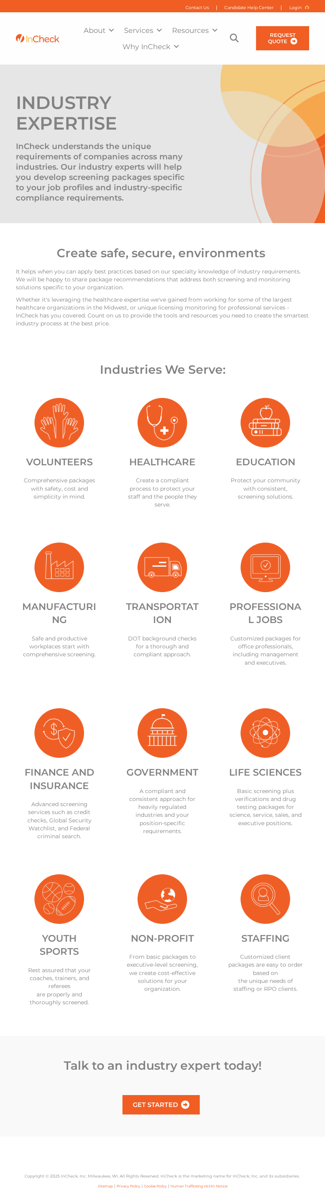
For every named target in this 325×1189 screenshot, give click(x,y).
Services (138, 30)
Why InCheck (146, 46)
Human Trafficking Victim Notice (199, 1186)
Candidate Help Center (248, 8)
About (94, 30)
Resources (190, 30)
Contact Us (197, 8)
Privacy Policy (128, 1186)
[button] (111, 30)
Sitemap (105, 1186)
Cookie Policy (155, 1186)
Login (295, 8)
